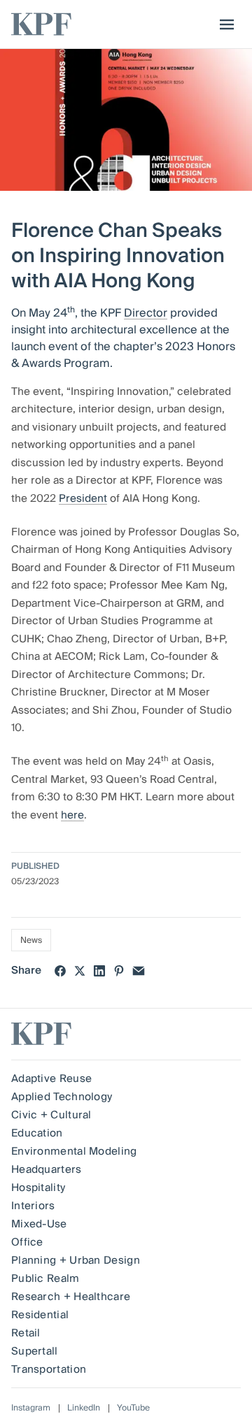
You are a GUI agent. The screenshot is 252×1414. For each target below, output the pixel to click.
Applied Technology (61, 1097)
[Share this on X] (79, 970)
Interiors (33, 1206)
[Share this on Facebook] (60, 970)
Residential (40, 1315)
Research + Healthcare (70, 1296)
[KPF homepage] (41, 24)
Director (145, 313)
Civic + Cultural (51, 1115)
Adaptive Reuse (51, 1078)
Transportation (48, 1369)
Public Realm (45, 1278)
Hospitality (38, 1187)
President (83, 498)
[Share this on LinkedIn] (99, 970)
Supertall (34, 1351)
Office (27, 1242)
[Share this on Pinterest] (119, 970)
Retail (26, 1333)
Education (37, 1133)
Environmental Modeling (74, 1151)
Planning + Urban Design (75, 1260)
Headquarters (46, 1169)
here (72, 815)
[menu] (223, 24)
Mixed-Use (39, 1224)
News (31, 940)
